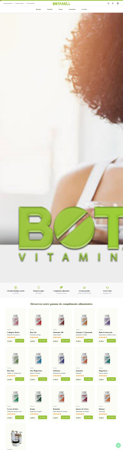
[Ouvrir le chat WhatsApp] (118, 445)
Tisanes (61, 9)
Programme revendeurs (19, 3)
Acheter (21, 340)
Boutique (38, 9)
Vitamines (49, 9)
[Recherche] (108, 3)
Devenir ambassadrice (31, 3)
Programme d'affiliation (8, 3)
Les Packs (84, 9)
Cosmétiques (72, 9)
